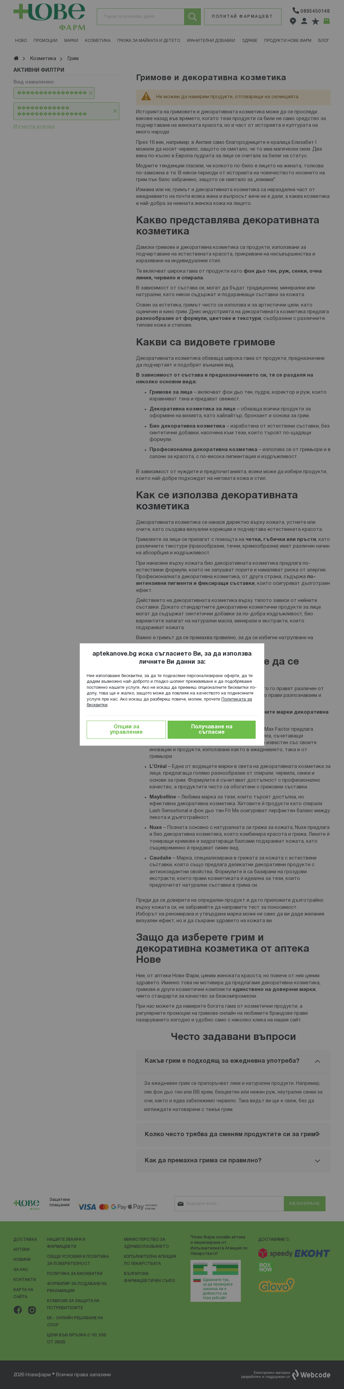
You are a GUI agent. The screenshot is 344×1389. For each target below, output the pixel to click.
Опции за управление (126, 730)
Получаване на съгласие (211, 730)
